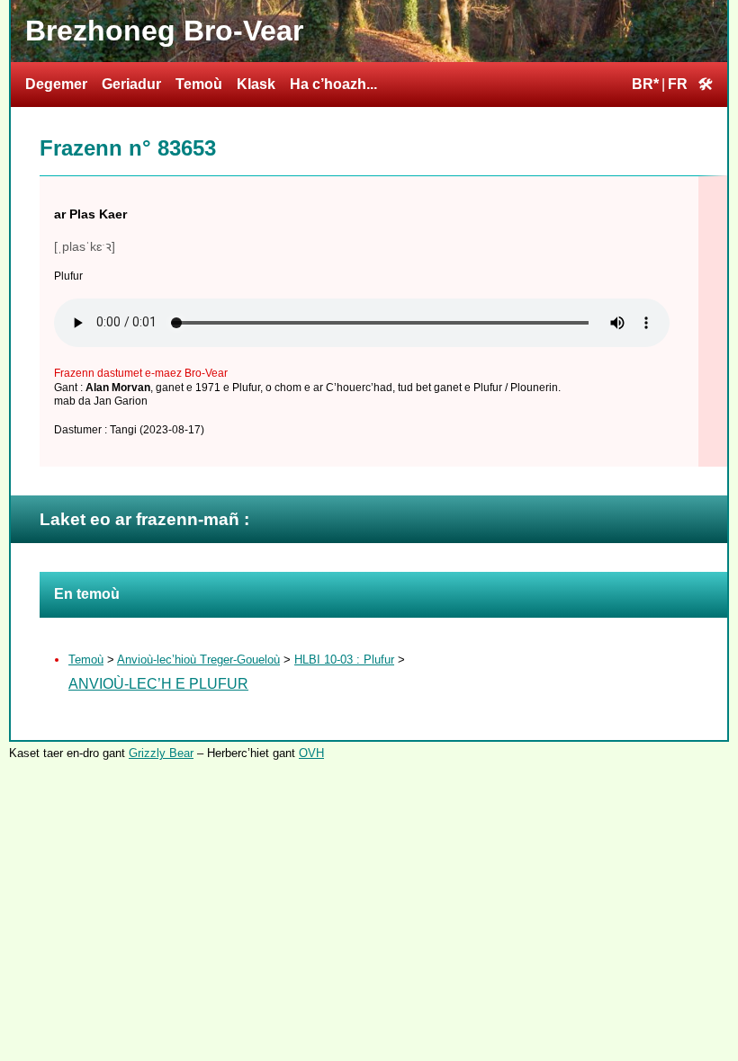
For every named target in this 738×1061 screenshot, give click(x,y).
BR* (645, 84)
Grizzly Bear (161, 753)
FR (678, 84)
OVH (311, 753)
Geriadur (131, 84)
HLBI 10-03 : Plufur (344, 659)
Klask (256, 84)
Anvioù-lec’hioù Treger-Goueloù (198, 659)
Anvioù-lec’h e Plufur (158, 683)
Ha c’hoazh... (333, 84)
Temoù (199, 84)
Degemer (56, 84)
